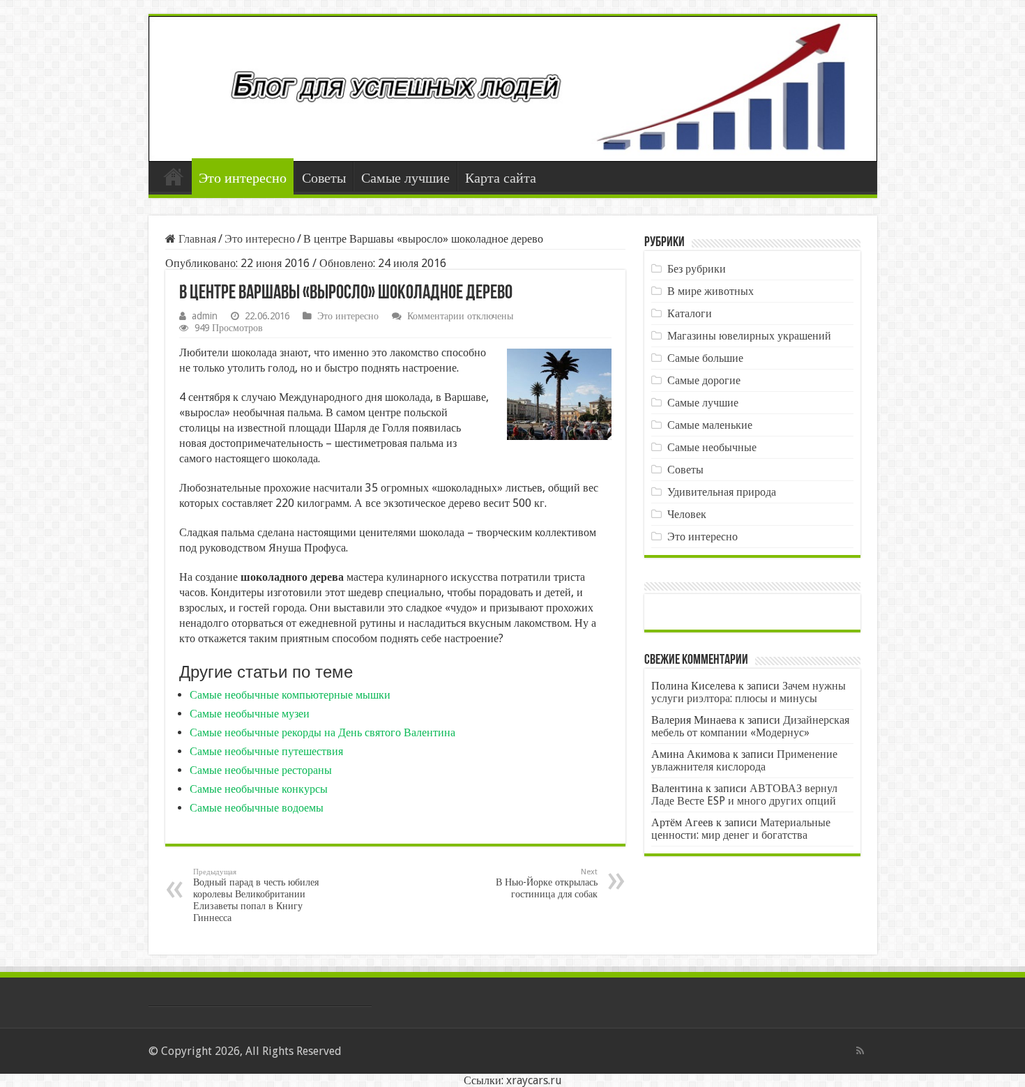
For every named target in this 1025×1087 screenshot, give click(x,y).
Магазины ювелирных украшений (749, 335)
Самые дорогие (704, 380)
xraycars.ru (534, 1080)
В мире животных (710, 291)
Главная (173, 176)
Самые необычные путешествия (266, 751)
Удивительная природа (721, 492)
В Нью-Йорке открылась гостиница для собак (547, 883)
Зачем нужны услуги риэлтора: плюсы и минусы (748, 692)
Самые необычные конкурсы (259, 789)
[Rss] (860, 1050)
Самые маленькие (709, 425)
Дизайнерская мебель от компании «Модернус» (750, 726)
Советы (324, 177)
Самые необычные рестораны (261, 770)
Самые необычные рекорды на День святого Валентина (322, 732)
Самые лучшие (405, 177)
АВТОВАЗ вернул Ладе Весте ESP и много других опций (744, 794)
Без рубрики (696, 268)
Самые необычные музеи (250, 713)
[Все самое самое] (513, 89)
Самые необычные (712, 447)
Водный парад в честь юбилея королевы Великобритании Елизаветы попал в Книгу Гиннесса (256, 895)
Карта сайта (500, 177)
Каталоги (689, 313)
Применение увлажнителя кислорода (744, 760)
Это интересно (243, 177)
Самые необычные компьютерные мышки (290, 694)
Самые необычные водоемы (257, 807)
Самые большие (705, 358)
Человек (686, 514)
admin (205, 315)
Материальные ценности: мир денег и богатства (740, 829)
